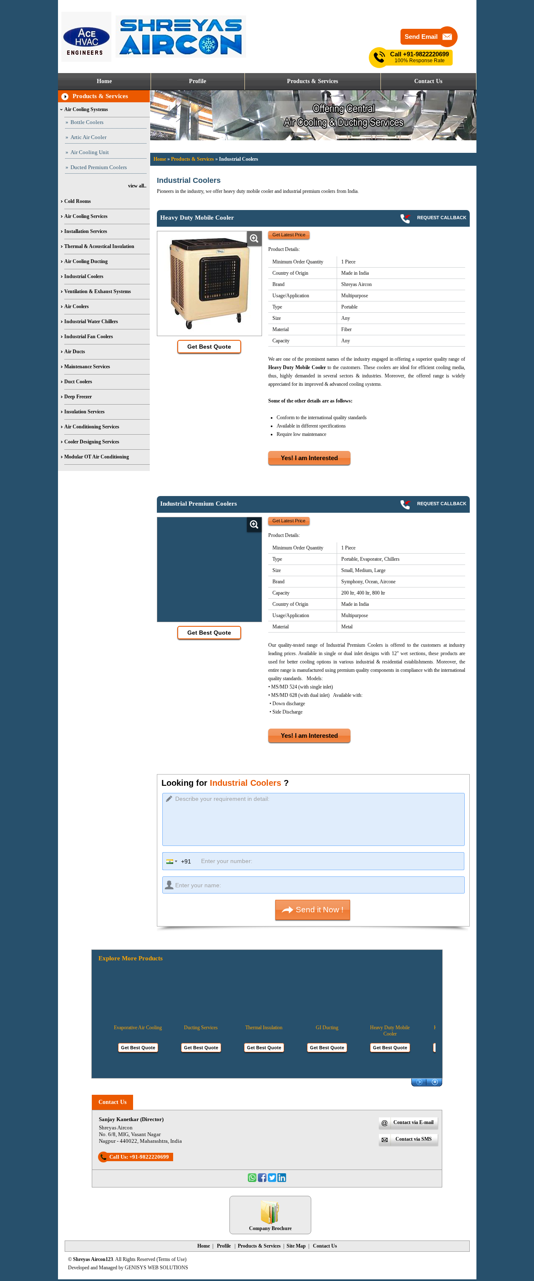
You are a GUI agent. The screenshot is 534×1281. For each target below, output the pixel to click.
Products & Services (100, 96)
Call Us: (139, 1157)
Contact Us (112, 1102)
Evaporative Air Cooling (128, 1027)
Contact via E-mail (413, 1122)
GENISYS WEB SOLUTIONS (156, 1268)
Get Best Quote (128, 1047)
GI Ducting (317, 1027)
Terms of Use (171, 1259)
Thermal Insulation (253, 1027)
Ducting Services (191, 1027)
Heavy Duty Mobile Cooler (380, 1031)
